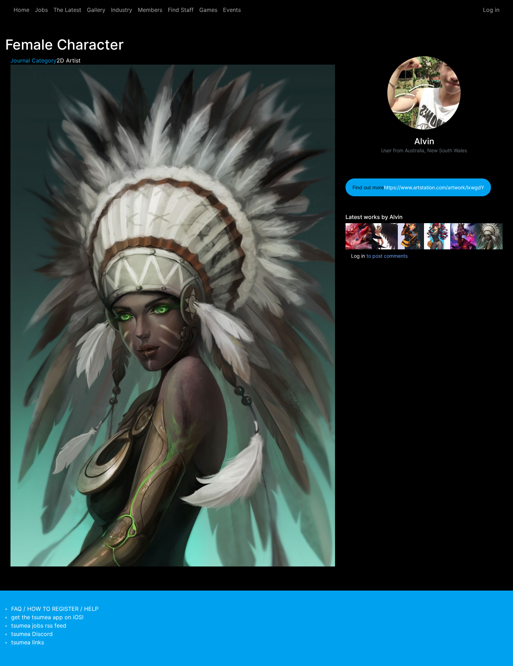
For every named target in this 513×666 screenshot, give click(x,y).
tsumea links (27, 642)
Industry (121, 9)
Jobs (41, 9)
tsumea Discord (32, 633)
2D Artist (69, 60)
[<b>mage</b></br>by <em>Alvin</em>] (463, 236)
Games (208, 9)
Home (21, 9)
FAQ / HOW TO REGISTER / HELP (54, 608)
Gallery (96, 9)
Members (150, 9)
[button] (172, 315)
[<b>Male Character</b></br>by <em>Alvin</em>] (385, 236)
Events (232, 9)
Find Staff (181, 9)
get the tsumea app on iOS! (47, 617)
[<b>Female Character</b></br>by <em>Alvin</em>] (411, 236)
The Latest (67, 9)
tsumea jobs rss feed (38, 625)
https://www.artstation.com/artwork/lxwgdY (434, 187)
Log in (491, 9)
